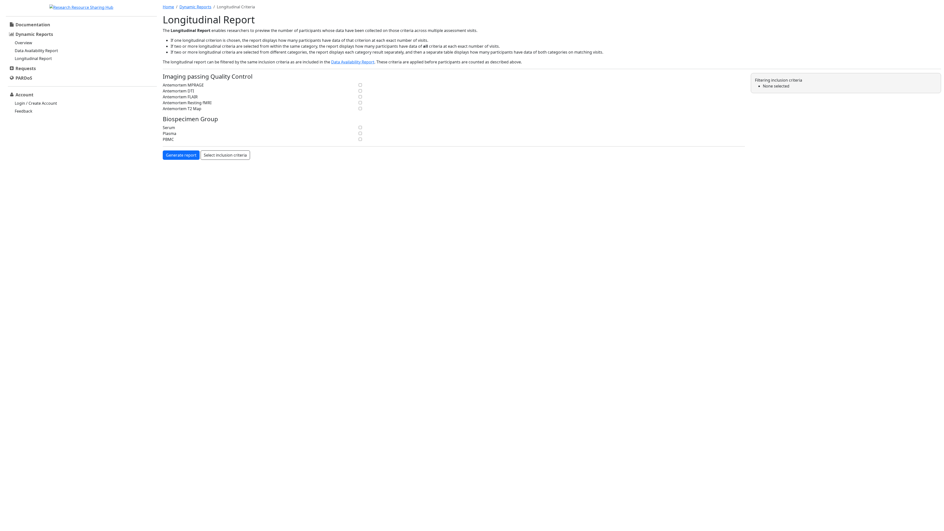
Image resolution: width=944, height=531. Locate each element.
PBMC (168, 139)
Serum (169, 127)
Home (168, 7)
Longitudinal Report (33, 58)
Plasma (169, 133)
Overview (23, 42)
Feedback (23, 111)
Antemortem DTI (178, 91)
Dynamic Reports (195, 7)
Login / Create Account (36, 103)
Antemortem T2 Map (182, 108)
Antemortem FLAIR (180, 97)
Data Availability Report (36, 50)
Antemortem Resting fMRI (187, 102)
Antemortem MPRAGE (183, 85)
